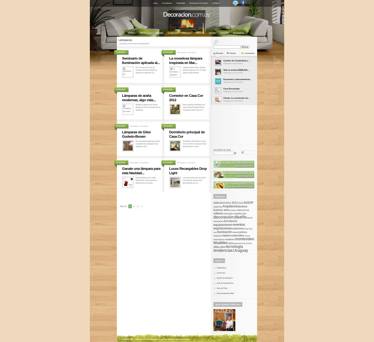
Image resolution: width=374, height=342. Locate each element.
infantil (235, 232)
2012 (235, 202)
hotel (215, 232)
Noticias (132, 33)
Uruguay (240, 250)
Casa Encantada (231, 88)
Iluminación (224, 232)
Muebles (159, 33)
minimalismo (219, 239)
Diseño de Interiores (225, 278)
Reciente (219, 53)
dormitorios (230, 221)
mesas (247, 236)
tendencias (223, 250)
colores (218, 213)
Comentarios (250, 53)
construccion (239, 213)
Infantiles (213, 33)
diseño (240, 217)
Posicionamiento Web (225, 293)
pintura (237, 243)
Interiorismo (146, 33)
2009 (216, 202)
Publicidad (180, 3)
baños (243, 206)
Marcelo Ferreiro (182, 339)
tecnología (234, 247)
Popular (233, 53)
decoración (223, 217)
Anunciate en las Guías (198, 3)
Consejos (187, 33)
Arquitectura (173, 33)
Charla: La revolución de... (236, 98)
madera (226, 235)
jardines (243, 232)
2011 (228, 202)
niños (231, 243)
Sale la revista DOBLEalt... (236, 70)
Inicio (155, 3)
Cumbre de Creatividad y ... (236, 60)
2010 (222, 202)
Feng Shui (225, 33)
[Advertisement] (164, 196)
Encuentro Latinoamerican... (237, 79)
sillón (222, 247)
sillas (216, 246)
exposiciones (222, 228)
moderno (230, 239)
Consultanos (167, 3)
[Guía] (233, 167)
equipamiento (222, 224)
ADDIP (248, 202)
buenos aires (221, 209)
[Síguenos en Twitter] (235, 6)
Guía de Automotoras (225, 283)
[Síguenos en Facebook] (243, 6)
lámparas (217, 236)
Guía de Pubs (222, 288)
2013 (240, 203)
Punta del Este (246, 243)
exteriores (238, 228)
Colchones (221, 273)
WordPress (155, 339)
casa (239, 210)
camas (233, 210)
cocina (245, 210)
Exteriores (200, 33)
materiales (237, 235)
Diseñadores (238, 33)
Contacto (215, 3)
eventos (239, 224)
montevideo (244, 239)
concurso (228, 213)
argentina (217, 206)
